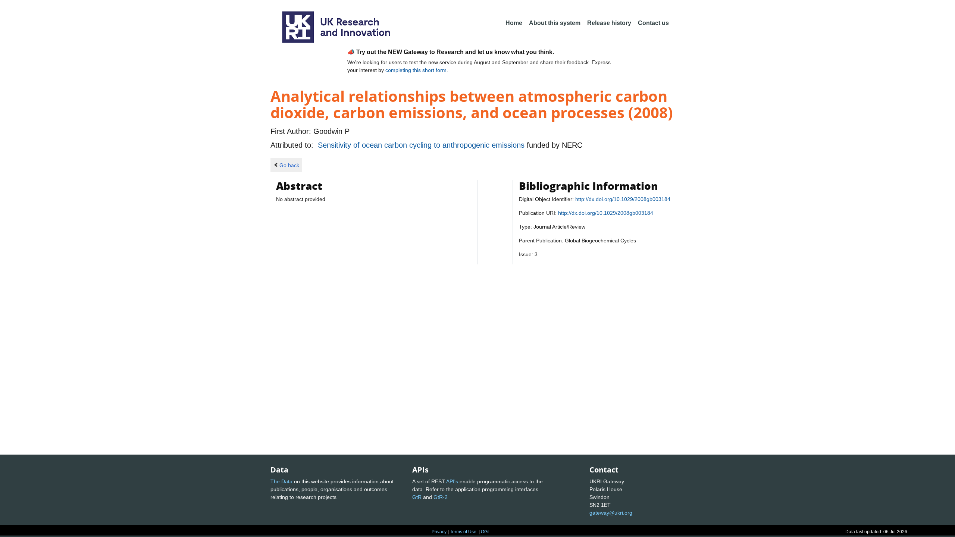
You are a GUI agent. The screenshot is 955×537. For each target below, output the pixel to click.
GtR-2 (440, 497)
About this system (554, 23)
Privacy (439, 531)
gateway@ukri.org (610, 513)
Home (513, 23)
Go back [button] (289, 165)
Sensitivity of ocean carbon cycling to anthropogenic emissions (422, 145)
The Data (281, 481)
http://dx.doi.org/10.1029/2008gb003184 (622, 199)
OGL (485, 531)
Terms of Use (463, 531)
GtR (417, 497)
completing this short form (416, 70)
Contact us (653, 23)
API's (452, 481)
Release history (609, 23)
